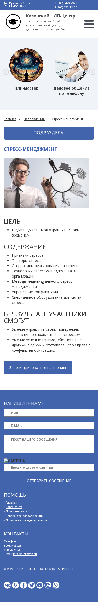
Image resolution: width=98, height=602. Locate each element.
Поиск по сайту (16, 511)
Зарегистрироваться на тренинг (38, 367)
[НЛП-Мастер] (26, 65)
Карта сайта (14, 507)
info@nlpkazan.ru (25, 554)
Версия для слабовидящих (24, 516)
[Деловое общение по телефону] (72, 65)
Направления (34, 119)
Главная (10, 119)
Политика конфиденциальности (28, 520)
